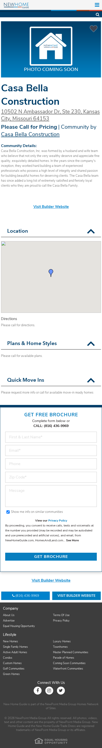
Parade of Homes (63, 658)
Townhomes (60, 647)
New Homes (10, 641)
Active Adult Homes (15, 652)
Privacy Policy (57, 521)
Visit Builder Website (51, 206)
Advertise (9, 621)
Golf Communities (13, 669)
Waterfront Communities (68, 669)
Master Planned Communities (70, 652)
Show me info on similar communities (37, 512)
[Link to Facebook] (38, 691)
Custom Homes (12, 663)
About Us (8, 615)
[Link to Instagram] (49, 691)
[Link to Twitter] (61, 691)
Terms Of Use (61, 615)
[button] (91, 231)
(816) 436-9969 (27, 596)
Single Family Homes (15, 647)
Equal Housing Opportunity (19, 626)
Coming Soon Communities (69, 663)
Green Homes (11, 674)
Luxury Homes (62, 641)
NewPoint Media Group (60, 704)
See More (72, 540)
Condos (7, 658)
